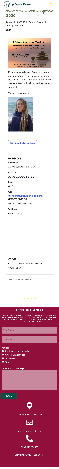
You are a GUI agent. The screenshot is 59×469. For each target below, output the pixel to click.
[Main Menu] (51, 4)
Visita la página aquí (18, 93)
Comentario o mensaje (13, 368)
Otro (7, 362)
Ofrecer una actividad (15, 355)
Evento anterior (30, 298)
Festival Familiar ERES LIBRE (19, 279)
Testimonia (10, 358)
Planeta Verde (21, 4)
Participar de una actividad (17, 351)
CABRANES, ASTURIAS (29, 414)
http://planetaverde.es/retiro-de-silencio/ (26, 195)
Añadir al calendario (25, 143)
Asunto (5, 348)
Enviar (9, 396)
